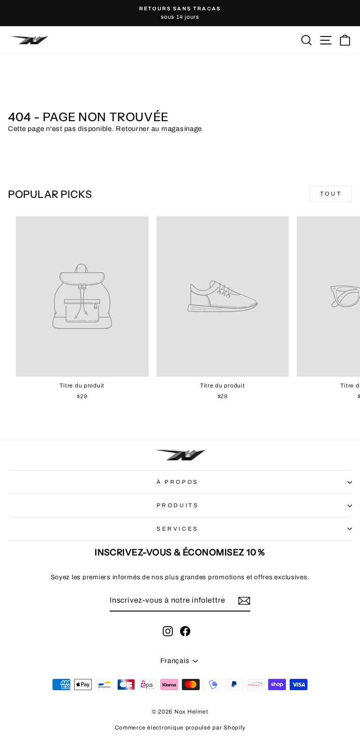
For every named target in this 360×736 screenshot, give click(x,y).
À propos (177, 482)
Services (177, 529)
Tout (331, 193)
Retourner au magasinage (159, 128)
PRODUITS (178, 505)
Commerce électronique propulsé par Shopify (180, 727)
